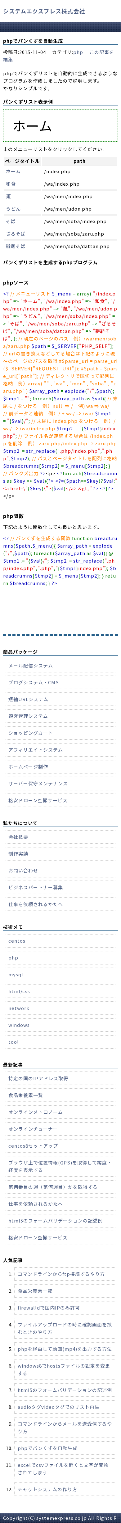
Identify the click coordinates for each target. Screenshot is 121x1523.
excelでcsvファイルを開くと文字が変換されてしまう (63, 1469)
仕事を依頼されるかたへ (35, 904)
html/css (19, 991)
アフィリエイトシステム (35, 749)
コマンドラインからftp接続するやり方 (61, 1274)
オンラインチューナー (33, 1128)
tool (13, 1041)
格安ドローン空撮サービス (38, 800)
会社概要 (18, 836)
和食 (11, 183)
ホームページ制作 (28, 766)
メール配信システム (30, 665)
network (18, 1008)
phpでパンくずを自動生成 (48, 1448)
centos (16, 940)
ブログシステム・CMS (33, 682)
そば (11, 221)
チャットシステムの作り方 (47, 1489)
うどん (13, 208)
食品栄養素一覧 (25, 1095)
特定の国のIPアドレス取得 (38, 1078)
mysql (15, 974)
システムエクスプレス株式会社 (44, 11)
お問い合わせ (23, 870)
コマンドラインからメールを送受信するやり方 (65, 1427)
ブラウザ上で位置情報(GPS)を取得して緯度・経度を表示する (60, 1166)
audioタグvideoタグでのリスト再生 (59, 1406)
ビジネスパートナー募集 (35, 887)
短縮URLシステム (28, 699)
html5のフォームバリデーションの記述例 (55, 1220)
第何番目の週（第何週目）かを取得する (53, 1187)
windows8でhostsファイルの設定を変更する (64, 1369)
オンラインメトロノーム (35, 1112)
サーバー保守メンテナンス (38, 783)
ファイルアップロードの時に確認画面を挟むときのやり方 (65, 1328)
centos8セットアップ (33, 1145)
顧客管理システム (28, 716)
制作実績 (18, 853)
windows (19, 1025)
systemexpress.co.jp (61, 1518)
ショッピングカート (30, 733)
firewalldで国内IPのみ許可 (49, 1307)
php (78, 52)
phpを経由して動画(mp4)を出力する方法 (65, 1348)
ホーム (13, 171)
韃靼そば (16, 246)
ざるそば (16, 233)
